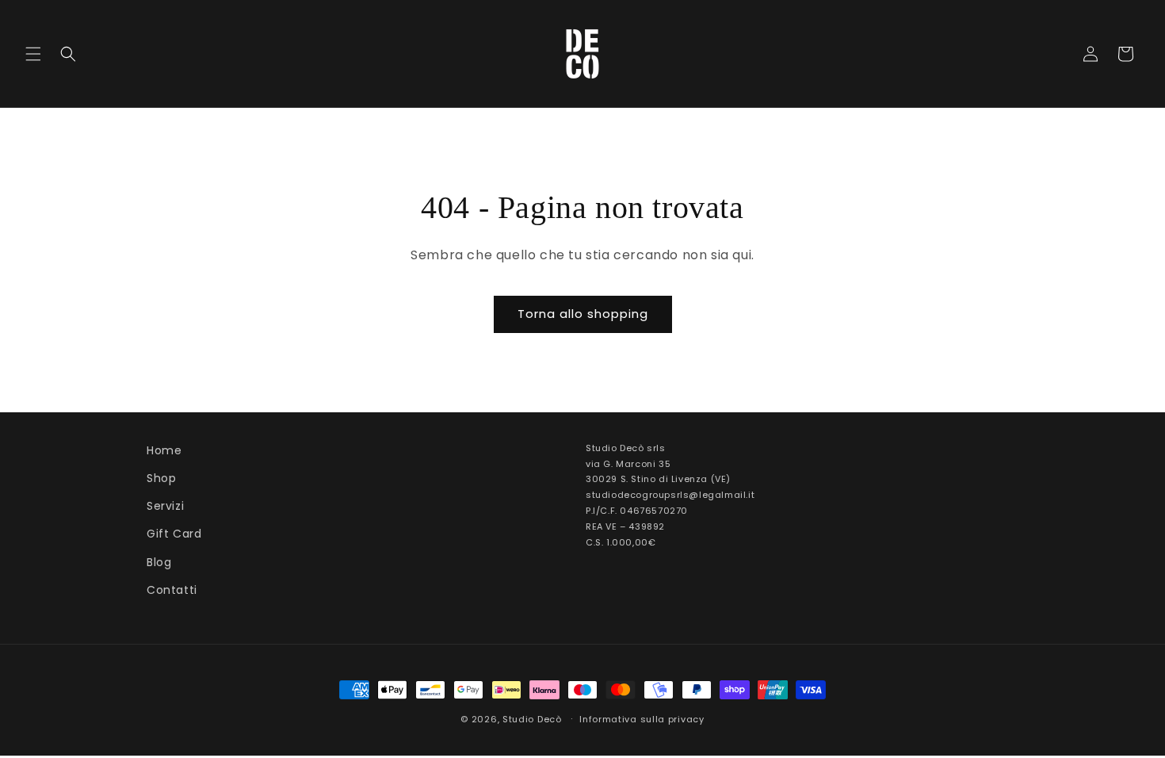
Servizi (165, 506)
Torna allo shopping (583, 313)
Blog (159, 562)
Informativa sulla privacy (642, 719)
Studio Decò (532, 719)
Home (164, 450)
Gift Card (174, 534)
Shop (161, 478)
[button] (33, 53)
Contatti (172, 590)
